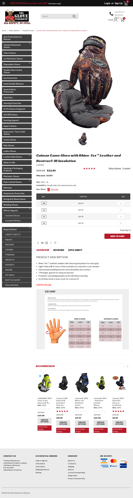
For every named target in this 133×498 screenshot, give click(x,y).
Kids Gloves (9, 145)
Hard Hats (8, 97)
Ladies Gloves (10, 151)
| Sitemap (26, 493)
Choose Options (45, 421)
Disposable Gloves (12, 64)
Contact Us (72, 464)
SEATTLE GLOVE (12, 280)
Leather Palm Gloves (13, 157)
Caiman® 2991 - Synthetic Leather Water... (100, 401)
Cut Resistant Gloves (13, 58)
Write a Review (115, 168)
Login (107, 3)
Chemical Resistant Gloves (12, 46)
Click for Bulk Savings (42, 428)
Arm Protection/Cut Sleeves (13, 38)
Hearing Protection (12, 103)
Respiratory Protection (14, 193)
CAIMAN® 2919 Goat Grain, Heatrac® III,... (45, 400)
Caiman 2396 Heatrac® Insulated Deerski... (62, 401)
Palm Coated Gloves (13, 182)
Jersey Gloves (10, 140)
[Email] (42, 243)
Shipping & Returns (42, 470)
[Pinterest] (55, 243)
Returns (71, 470)
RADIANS (9, 244)
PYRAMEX (10, 254)
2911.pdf (54, 189)
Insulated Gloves (28, 30)
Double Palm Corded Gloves (13, 71)
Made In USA (9, 162)
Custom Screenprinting (76, 473)
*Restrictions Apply (54, 3)
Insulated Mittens (13, 220)
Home (4, 30)
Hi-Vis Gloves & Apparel (14, 109)
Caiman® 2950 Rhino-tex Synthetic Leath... (81, 401)
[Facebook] (38, 243)
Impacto (8, 239)
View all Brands (11, 285)
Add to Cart (117, 236)
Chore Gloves (10, 53)
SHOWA (8, 270)
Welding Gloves (11, 205)
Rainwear (8, 187)
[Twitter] (51, 243)
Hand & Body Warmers (14, 84)
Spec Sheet (75, 250)
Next (127, 366)
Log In (110, 20)
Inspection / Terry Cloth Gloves (14, 132)
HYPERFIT (10, 265)
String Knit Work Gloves (15, 199)
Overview (42, 250)
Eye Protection (10, 78)
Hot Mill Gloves (11, 114)
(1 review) (126, 168)
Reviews (58, 250)
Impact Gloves (10, 126)
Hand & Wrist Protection (10, 90)
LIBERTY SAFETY (13, 234)
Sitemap (38, 473)
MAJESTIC (10, 260)
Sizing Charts (72, 475)
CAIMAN (9, 249)
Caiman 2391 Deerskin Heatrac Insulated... (118, 401)
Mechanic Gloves (11, 176)
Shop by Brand (10, 229)
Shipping (71, 467)
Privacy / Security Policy (76, 478)
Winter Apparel (14, 30)
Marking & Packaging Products (13, 169)
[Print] (46, 243)
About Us (71, 461)
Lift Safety (9, 275)
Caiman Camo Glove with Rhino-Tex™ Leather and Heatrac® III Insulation (62, 30)
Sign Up (119, 3)
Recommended (45, 366)
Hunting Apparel (11, 120)
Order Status (40, 464)
